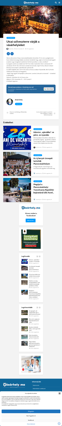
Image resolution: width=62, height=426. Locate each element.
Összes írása (18, 104)
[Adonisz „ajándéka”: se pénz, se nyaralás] (17, 137)
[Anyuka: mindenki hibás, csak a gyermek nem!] (24, 328)
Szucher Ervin (39, 147)
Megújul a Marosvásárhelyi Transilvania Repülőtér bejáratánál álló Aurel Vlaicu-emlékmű (35, 294)
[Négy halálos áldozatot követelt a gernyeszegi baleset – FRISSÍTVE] (24, 343)
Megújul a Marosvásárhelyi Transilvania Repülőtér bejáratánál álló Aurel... (43, 188)
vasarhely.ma (39, 173)
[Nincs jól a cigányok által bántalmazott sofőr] (24, 320)
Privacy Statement (31, 423)
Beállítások (31, 420)
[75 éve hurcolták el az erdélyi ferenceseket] (24, 276)
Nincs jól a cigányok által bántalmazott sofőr (34, 320)
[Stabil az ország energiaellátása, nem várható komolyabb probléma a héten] (24, 282)
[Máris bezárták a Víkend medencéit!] (24, 336)
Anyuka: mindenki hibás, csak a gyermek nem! (34, 328)
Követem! (31, 220)
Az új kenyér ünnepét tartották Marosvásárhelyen (43, 161)
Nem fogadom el (31, 416)
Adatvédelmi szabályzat (39, 388)
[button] (59, 393)
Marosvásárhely (10, 37)
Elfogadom (31, 411)
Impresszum (36, 385)
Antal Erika (11, 48)
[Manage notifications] (59, 423)
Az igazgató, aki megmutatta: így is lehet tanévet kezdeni (34, 312)
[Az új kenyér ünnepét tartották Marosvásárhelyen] (17, 164)
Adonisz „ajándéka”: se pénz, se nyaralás (43, 133)
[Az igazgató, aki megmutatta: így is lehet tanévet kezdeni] (24, 312)
